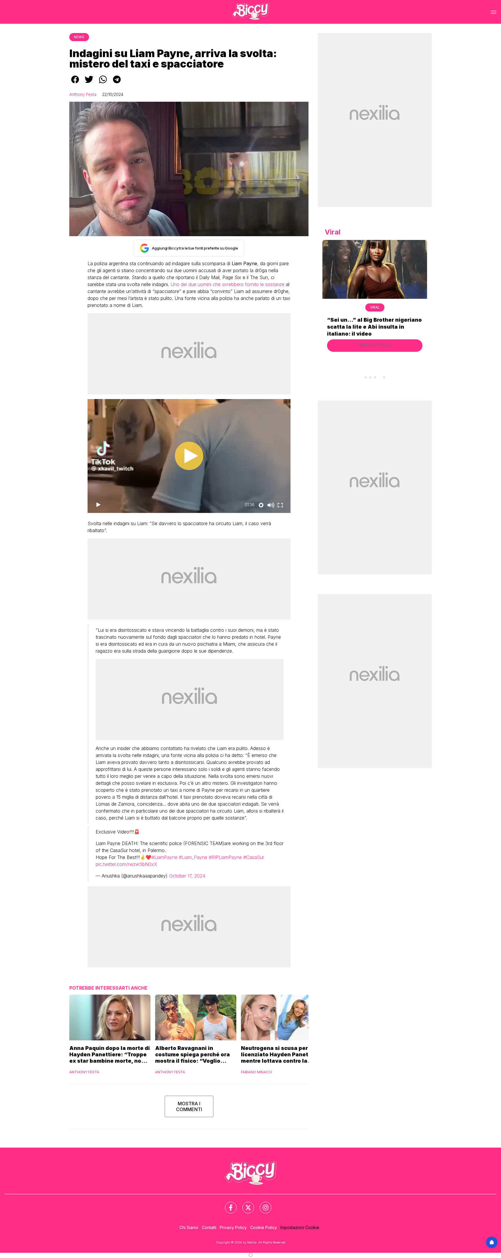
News (79, 37)
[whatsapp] (103, 83)
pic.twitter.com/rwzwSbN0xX (126, 864)
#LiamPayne (164, 857)
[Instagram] (262, 1204)
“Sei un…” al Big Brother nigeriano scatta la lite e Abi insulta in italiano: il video (374, 327)
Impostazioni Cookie (299, 1227)
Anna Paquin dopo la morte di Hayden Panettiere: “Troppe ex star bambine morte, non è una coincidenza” (109, 1054)
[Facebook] (227, 1204)
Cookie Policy (263, 1227)
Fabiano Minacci (256, 1072)
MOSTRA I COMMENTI (189, 1106)
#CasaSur (253, 857)
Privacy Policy (233, 1227)
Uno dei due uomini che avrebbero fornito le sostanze (227, 284)
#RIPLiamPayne (225, 857)
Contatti (209, 1227)
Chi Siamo (188, 1227)
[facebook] (75, 83)
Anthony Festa (82, 94)
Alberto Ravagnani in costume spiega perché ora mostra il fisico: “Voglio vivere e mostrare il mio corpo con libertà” (195, 1054)
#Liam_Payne (193, 857)
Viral (375, 307)
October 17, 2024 (187, 876)
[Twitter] (244, 1204)
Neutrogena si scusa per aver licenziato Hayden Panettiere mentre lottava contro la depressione (281, 1054)
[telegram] (117, 83)
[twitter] (89, 83)
